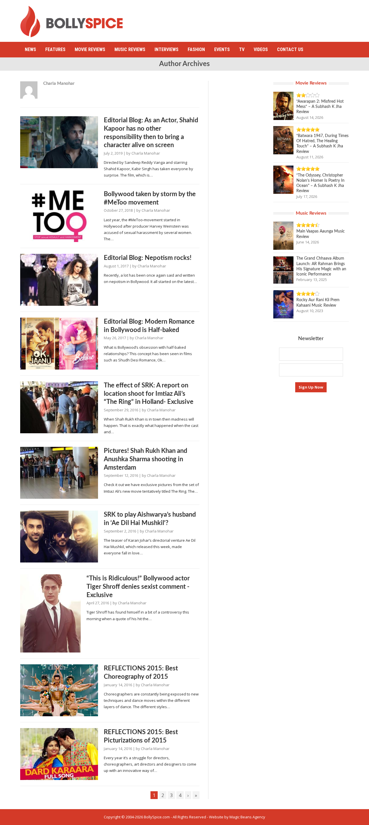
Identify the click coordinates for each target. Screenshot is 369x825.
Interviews (166, 49)
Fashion (196, 49)
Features (55, 49)
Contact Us (290, 49)
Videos (261, 49)
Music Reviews (129, 49)
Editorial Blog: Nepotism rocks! (147, 258)
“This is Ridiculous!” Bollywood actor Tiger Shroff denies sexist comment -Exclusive (138, 586)
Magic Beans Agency (247, 817)
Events (222, 49)
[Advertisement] (244, 19)
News (30, 49)
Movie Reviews (90, 49)
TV (241, 49)
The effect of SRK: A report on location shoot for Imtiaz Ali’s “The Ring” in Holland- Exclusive (148, 393)
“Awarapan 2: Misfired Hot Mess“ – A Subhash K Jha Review (320, 107)
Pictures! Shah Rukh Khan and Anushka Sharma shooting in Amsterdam (145, 459)
